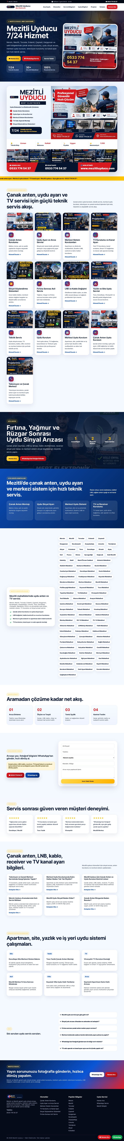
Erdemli (91, 538)
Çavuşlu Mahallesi (85, 636)
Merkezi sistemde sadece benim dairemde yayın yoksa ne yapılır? (85, 1035)
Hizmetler (56, 7)
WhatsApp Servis (103, 1103)
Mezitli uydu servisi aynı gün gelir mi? (75, 1015)
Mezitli (71, 538)
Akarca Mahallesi (79, 598)
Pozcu (69, 555)
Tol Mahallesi (82, 593)
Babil (72, 560)
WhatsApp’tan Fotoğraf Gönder (33, 458)
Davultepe (91, 549)
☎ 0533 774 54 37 (111, 1)
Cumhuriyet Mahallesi (68, 571)
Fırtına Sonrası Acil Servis (49, 1114)
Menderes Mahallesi (67, 582)
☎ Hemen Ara (14, 59)
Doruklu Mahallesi (103, 669)
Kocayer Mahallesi (66, 609)
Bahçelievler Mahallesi (85, 642)
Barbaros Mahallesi (84, 566)
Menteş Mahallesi (66, 620)
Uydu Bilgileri (83, 7)
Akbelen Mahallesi (103, 636)
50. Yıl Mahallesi (83, 620)
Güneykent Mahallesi (67, 636)
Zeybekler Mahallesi (67, 615)
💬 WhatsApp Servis (31, 59)
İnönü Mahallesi (65, 631)
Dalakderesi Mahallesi (84, 664)
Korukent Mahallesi (67, 669)
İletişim (102, 7)
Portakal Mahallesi (66, 642)
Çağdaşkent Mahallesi (68, 675)
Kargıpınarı (64, 544)
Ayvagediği (88, 555)
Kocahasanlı (76, 544)
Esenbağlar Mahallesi (67, 653)
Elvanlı (101, 549)
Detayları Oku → (14, 890)
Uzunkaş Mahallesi (100, 609)
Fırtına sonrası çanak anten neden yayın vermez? (79, 1028)
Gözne (78, 555)
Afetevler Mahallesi (67, 626)
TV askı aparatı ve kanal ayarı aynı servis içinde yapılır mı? (82, 1048)
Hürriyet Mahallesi (102, 653)
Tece (81, 549)
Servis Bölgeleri (69, 7)
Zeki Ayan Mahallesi (85, 669)
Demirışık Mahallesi (84, 604)
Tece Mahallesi (103, 587)
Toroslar (81, 538)
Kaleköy (63, 560)
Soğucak (100, 555)
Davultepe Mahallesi (87, 571)
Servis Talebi (49, 59)
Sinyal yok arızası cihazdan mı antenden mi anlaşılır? (80, 1021)
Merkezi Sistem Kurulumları (49, 1106)
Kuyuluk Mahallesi (105, 576)
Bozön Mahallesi (100, 566)
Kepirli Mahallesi (103, 664)
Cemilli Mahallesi (103, 647)
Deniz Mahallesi (104, 571)
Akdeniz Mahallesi (103, 560)
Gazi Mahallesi (104, 658)
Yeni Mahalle (64, 598)
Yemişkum (112, 544)
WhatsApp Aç (32, 775)
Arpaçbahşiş (89, 544)
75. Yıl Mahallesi (99, 620)
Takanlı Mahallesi (83, 609)
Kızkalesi (71, 549)
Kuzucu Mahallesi (102, 604)
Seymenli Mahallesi (87, 587)
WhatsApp (117, 1137)
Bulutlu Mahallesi (66, 664)
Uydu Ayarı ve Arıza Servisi (49, 1103)
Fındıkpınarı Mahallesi (86, 576)
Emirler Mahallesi (85, 653)
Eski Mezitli (111, 555)
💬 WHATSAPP (55, 167)
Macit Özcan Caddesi (85, 560)
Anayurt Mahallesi (96, 598)
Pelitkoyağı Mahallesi (67, 587)
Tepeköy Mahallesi (66, 593)
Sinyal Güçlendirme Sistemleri (50, 1111)
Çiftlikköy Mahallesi (85, 626)
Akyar (62, 549)
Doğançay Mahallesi (67, 576)
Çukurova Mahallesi (67, 647)
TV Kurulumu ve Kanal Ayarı (49, 1109)
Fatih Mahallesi (102, 626)
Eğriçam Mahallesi (87, 658)
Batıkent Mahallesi (102, 615)
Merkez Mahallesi (85, 582)
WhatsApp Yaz (97, 1075)
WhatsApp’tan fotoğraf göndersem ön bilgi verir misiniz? (82, 1042)
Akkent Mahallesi (85, 615)
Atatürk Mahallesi (66, 566)
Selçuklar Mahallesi (85, 647)
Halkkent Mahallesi (99, 631)
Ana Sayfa (46, 7)
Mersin (62, 538)
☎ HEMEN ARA (20, 167)
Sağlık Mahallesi (104, 642)
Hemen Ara (112, 7)
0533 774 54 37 (12, 1113)
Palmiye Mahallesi (82, 631)
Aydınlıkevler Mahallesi (68, 658)
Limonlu (101, 544)
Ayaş (109, 549)
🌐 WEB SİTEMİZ (98, 167)
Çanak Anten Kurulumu (48, 1100)
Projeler (94, 7)
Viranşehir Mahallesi (98, 593)
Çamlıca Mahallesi (66, 604)
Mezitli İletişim (102, 1106)
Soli (61, 555)
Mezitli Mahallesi (102, 582)
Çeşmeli (101, 538)
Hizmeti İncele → (15, 254)
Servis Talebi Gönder (88, 781)
